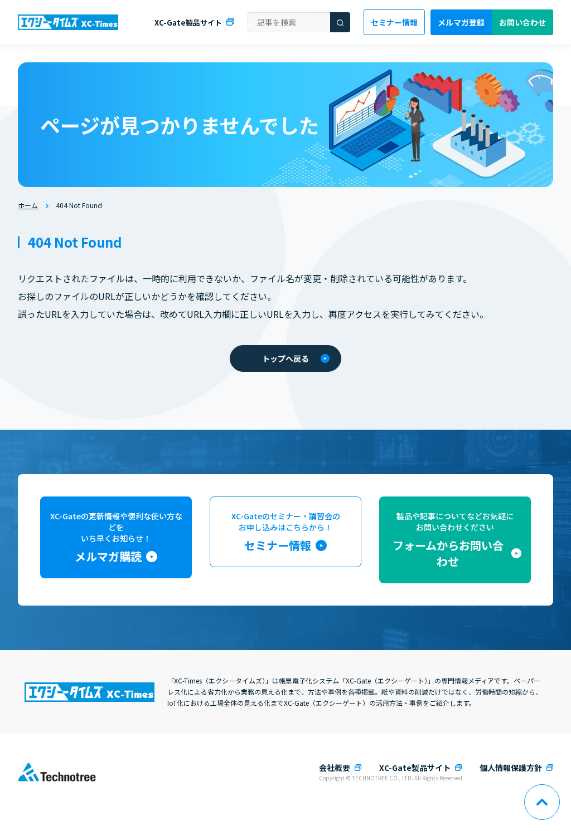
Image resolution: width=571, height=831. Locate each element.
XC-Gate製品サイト (188, 22)
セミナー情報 (394, 22)
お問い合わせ (522, 22)
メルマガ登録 (461, 22)
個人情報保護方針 (511, 767)
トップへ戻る (285, 358)
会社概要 (334, 767)
